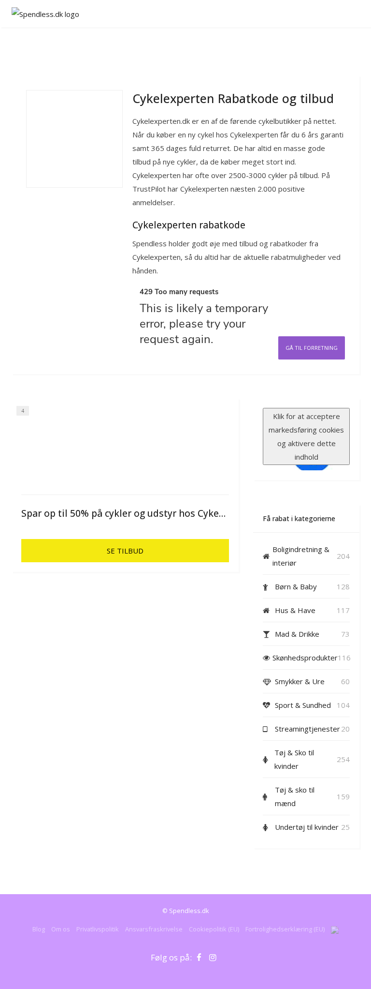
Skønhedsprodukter (305, 657)
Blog (38, 929)
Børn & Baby (296, 586)
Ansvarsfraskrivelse (154, 929)
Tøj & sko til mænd (294, 796)
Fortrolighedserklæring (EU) (285, 929)
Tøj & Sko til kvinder (294, 759)
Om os (60, 929)
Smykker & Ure (300, 681)
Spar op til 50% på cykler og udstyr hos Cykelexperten (141, 513)
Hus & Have (295, 610)
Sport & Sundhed (303, 705)
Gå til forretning (311, 347)
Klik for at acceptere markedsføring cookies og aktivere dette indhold (306, 436)
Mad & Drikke (297, 634)
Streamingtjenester (307, 729)
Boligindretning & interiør (300, 556)
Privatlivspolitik (97, 929)
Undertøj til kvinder (307, 827)
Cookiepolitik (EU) (214, 929)
